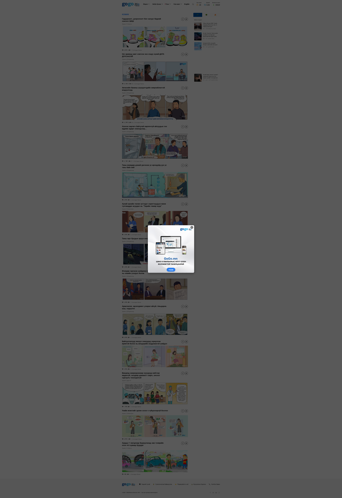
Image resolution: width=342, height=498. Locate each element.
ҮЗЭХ (171, 269)
